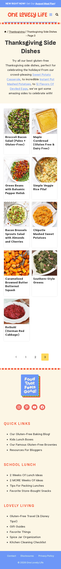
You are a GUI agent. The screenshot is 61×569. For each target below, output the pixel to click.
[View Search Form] (56, 14)
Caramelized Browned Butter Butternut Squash (16, 284)
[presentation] (16, 121)
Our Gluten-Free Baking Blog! (30, 434)
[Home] (5, 31)
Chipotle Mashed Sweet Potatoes (43, 234)
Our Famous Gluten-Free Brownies (33, 444)
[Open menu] (51, 14)
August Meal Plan (45, 3)
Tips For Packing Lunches (27, 485)
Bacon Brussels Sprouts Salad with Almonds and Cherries (16, 235)
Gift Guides (17, 526)
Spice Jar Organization (25, 537)
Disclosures (27, 555)
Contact (11, 555)
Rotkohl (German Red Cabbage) (14, 331)
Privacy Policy (46, 555)
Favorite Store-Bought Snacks (30, 491)
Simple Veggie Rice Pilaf (43, 187)
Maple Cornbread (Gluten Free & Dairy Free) (43, 142)
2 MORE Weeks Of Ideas (26, 480)
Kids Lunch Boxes (21, 439)
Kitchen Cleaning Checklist (28, 542)
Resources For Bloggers (26, 450)
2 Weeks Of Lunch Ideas (26, 475)
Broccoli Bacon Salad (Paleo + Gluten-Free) (16, 140)
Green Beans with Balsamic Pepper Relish (15, 189)
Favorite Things (20, 532)
